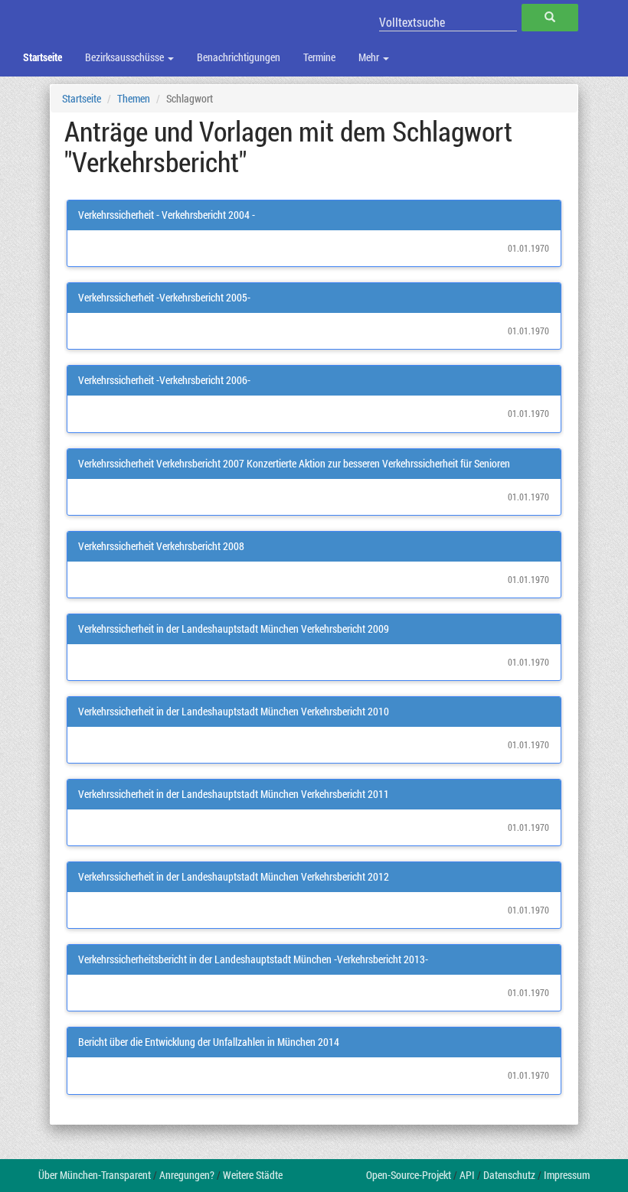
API (467, 1175)
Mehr (369, 57)
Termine (319, 57)
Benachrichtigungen (238, 57)
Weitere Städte (253, 1175)
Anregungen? (186, 1175)
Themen (133, 98)
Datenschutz (509, 1175)
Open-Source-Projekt (408, 1175)
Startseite (42, 57)
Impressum (567, 1175)
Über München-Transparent (94, 1175)
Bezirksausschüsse (125, 57)
